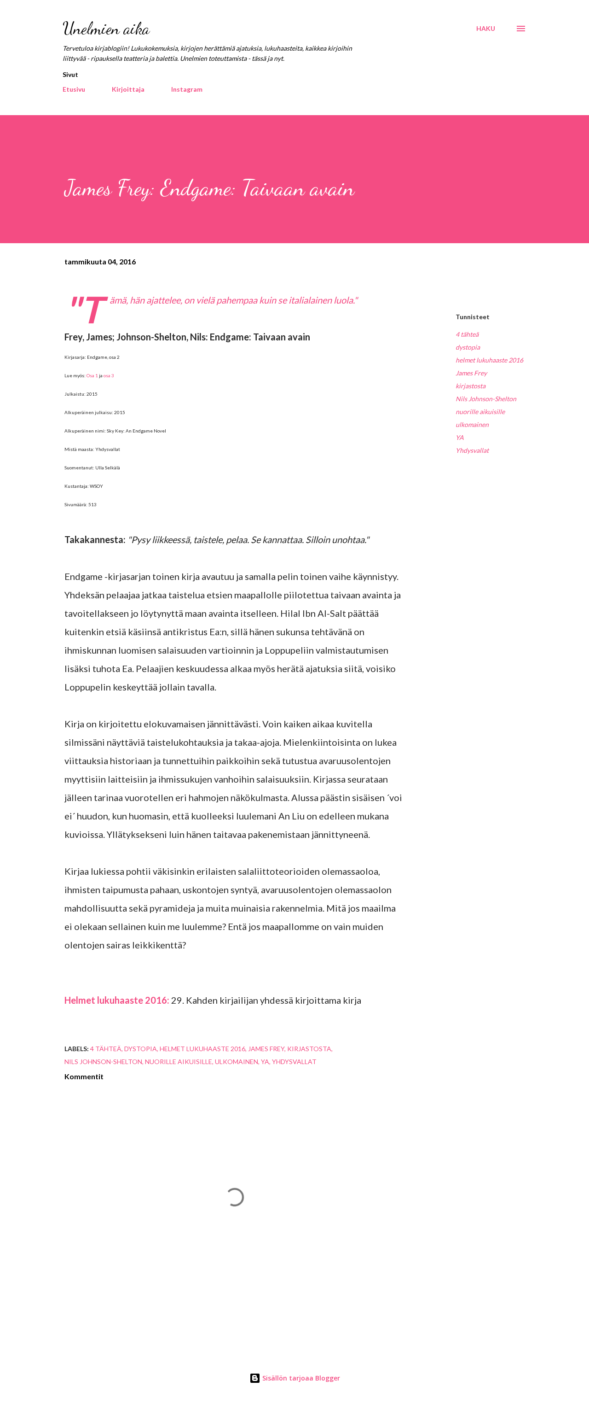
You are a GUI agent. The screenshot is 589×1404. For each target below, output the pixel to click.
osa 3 (109, 375)
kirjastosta (470, 386)
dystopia (468, 347)
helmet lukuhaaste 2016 (489, 360)
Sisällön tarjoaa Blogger (300, 1378)
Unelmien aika (106, 28)
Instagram (186, 89)
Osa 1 (92, 375)
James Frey (471, 373)
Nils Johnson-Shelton (486, 399)
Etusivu (74, 89)
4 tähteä (467, 334)
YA (460, 437)
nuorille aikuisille (480, 411)
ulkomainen (472, 424)
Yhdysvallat (472, 450)
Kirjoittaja (128, 89)
